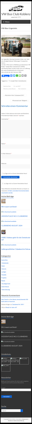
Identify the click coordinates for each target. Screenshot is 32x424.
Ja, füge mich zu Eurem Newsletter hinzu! (15, 173)
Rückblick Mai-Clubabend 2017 (13, 95)
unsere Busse (12, 88)
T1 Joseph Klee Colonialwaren (17, 81)
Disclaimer (10, 420)
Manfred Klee (7, 86)
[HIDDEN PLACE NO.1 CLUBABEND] (16, 212)
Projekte (3, 278)
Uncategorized (5, 283)
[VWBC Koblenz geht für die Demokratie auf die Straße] (16, 233)
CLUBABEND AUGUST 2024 (11, 226)
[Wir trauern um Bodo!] (16, 202)
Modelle (3, 275)
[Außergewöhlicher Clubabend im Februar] (16, 245)
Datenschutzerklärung (19, 420)
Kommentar (5, 119)
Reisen (3, 280)
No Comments (22, 88)
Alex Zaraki (4, 299)
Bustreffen (4, 260)
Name (3, 143)
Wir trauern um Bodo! (9, 207)
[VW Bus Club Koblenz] (16, 6)
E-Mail (3, 388)
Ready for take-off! (11, 307)
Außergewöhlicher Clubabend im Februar (16, 249)
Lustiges (3, 272)
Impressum (25, 419)
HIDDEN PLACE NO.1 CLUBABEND (14, 216)
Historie (5, 88)
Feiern (3, 266)
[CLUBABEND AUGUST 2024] (16, 222)
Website (3, 163)
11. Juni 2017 (17, 86)
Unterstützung (5, 289)
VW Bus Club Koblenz (16, 14)
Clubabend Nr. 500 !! (18, 304)
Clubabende (4, 263)
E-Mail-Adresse (6, 153)
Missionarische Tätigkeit (20, 100)
